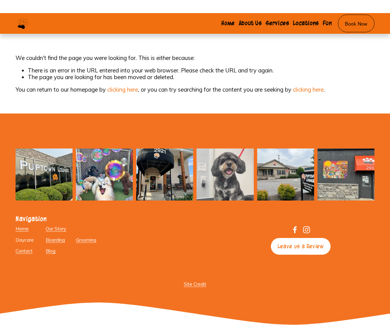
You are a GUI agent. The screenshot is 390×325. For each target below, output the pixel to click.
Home (228, 23)
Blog (50, 251)
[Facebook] (295, 229)
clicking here (122, 89)
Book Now (356, 23)
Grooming (86, 240)
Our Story (56, 229)
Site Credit (195, 284)
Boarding (55, 240)
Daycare (25, 240)
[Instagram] (306, 229)
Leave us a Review (301, 246)
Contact (24, 251)
